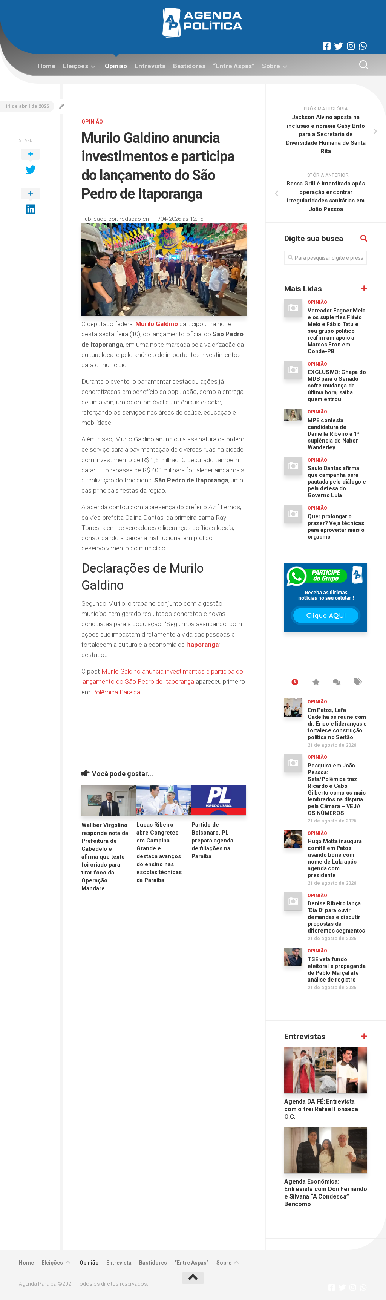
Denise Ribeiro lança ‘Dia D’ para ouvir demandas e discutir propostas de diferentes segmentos (336, 917)
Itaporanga (202, 644)
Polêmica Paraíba (116, 692)
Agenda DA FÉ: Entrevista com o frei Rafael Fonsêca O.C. (321, 1109)
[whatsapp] (362, 46)
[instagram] (350, 46)
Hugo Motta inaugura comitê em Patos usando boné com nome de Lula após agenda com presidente (334, 858)
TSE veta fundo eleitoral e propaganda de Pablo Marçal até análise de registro (337, 969)
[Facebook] (326, 46)
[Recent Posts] (294, 682)
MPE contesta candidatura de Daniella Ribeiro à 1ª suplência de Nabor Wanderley (334, 434)
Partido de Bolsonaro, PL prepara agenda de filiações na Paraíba (212, 840)
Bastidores (189, 66)
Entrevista (150, 66)
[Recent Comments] (336, 682)
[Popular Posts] (315, 682)
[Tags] (356, 682)
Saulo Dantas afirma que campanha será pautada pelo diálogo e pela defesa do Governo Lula (337, 482)
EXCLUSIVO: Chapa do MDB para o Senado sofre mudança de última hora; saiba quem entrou (337, 386)
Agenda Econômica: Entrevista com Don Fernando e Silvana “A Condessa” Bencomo (325, 1193)
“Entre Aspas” (233, 66)
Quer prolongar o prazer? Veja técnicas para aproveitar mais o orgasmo (336, 526)
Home (46, 66)
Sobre (271, 66)
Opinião (116, 66)
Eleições (75, 66)
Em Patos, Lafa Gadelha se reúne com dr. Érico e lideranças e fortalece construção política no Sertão (337, 724)
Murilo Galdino (156, 324)
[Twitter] (338, 46)
